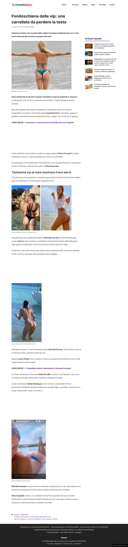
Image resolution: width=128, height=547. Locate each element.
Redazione (58, 544)
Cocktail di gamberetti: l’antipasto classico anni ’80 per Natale (105, 86)
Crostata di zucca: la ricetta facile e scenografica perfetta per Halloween (104, 46)
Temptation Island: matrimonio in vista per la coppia (49, 368)
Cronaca (75, 5)
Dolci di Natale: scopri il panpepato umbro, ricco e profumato (103, 78)
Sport (93, 5)
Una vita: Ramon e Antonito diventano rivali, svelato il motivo (36, 519)
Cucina (112, 5)
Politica (85, 5)
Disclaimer (77, 544)
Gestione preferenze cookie (120, 545)
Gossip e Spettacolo (21, 514)
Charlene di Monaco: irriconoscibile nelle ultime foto (32, 517)
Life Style (102, 5)
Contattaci (78, 532)
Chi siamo (50, 544)
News (64, 5)
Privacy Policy (68, 544)
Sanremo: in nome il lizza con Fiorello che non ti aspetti (50, 122)
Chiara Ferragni (64, 153)
